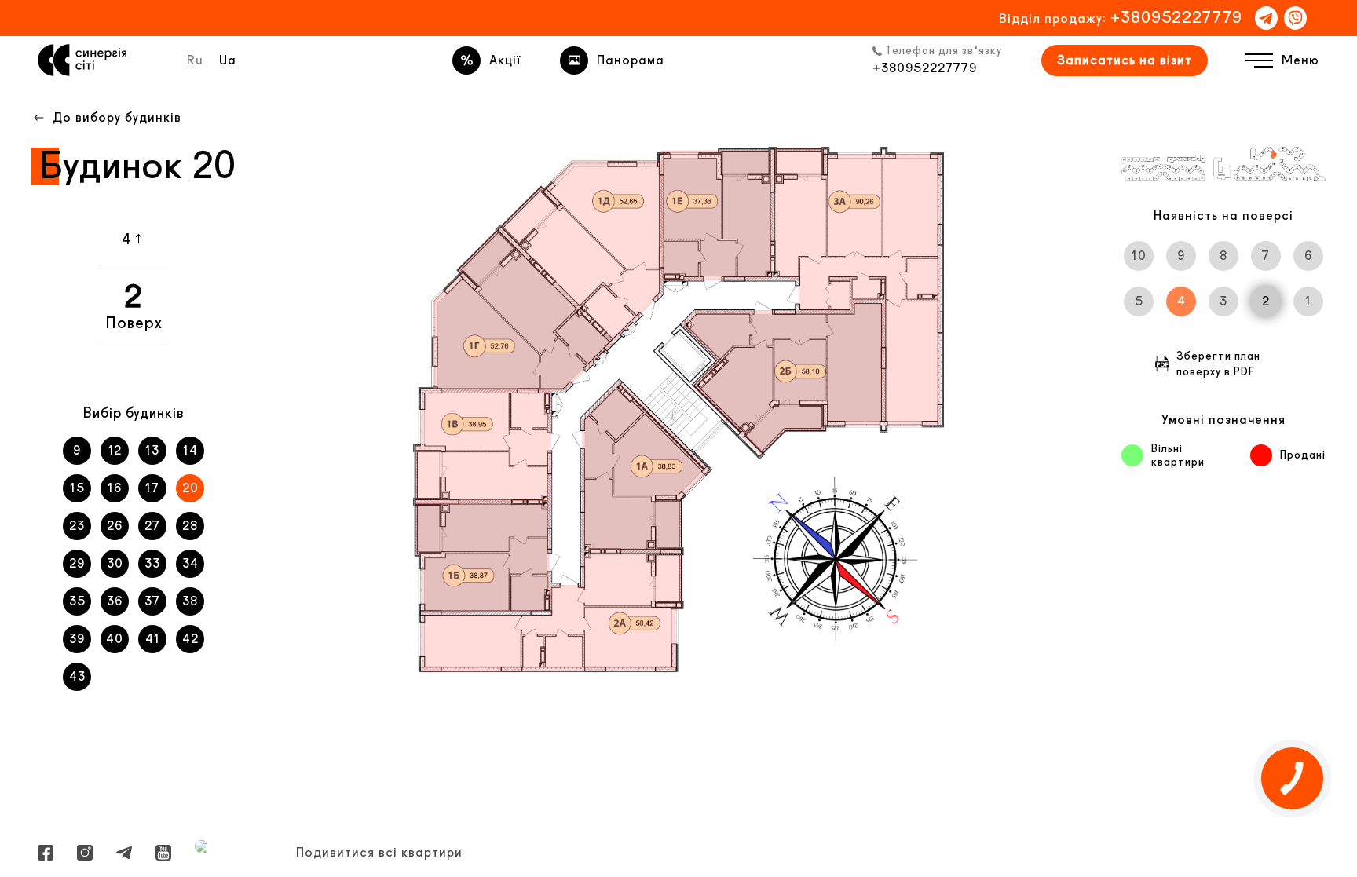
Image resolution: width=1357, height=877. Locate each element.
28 (190, 525)
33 (152, 563)
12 (115, 450)
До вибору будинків (117, 117)
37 (152, 601)
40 (114, 638)
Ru (195, 60)
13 (152, 450)
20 (190, 488)
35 (77, 601)
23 (77, 525)
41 (152, 638)
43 (77, 676)
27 (152, 525)
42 (190, 638)
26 (115, 525)
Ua (227, 60)
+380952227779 (1176, 17)
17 (152, 488)
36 (115, 601)
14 (190, 450)
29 (77, 563)
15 (77, 488)
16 (115, 488)
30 (115, 563)
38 (190, 601)
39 (77, 638)
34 (190, 563)
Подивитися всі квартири (379, 852)
